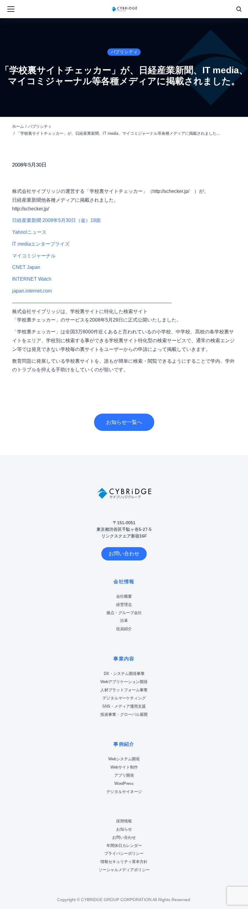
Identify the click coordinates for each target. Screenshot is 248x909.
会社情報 (123, 581)
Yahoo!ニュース (29, 232)
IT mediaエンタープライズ (41, 243)
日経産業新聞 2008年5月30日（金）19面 (56, 220)
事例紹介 (123, 744)
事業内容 (123, 658)
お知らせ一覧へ (124, 422)
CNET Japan (26, 267)
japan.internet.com (32, 290)
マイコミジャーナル (34, 255)
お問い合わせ (124, 554)
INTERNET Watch (31, 279)
